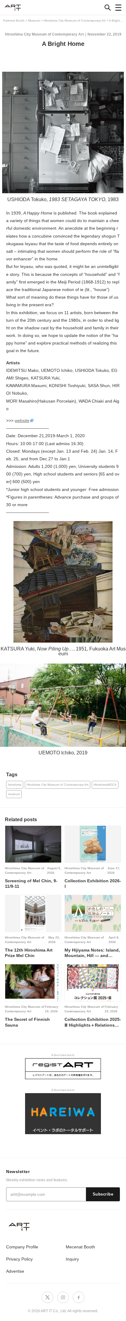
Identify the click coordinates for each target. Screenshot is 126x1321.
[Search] (108, 8)
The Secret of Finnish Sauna (27, 1022)
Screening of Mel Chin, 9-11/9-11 (31, 883)
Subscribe (103, 1194)
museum (14, 794)
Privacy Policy (19, 1259)
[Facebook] (78, 1297)
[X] (47, 1297)
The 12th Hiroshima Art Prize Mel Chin (29, 953)
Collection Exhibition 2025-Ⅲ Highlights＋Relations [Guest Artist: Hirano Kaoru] (93, 1022)
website (22, 420)
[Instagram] (63, 1297)
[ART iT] (63, 1226)
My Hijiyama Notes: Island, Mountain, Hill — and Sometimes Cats (92, 953)
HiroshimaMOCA (105, 784)
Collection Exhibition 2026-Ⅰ (93, 883)
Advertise (15, 1271)
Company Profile (22, 1246)
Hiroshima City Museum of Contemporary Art (44, 34)
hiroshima (14, 784)
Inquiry (72, 1259)
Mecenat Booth (80, 1246)
